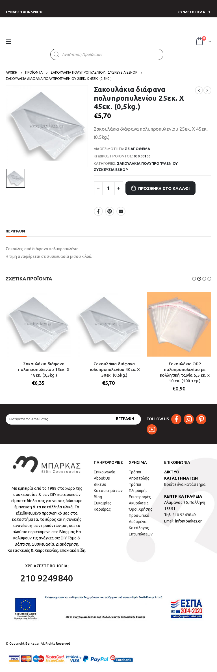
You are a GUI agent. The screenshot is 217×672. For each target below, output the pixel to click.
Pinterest (109, 211)
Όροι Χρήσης (140, 509)
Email (120, 211)
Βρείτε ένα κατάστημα (185, 484)
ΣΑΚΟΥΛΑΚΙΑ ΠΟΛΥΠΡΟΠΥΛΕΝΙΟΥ (147, 163)
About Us (102, 478)
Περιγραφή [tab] (16, 231)
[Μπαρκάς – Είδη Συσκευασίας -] (105, 36)
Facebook (98, 211)
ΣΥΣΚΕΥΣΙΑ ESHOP (111, 170)
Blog (98, 497)
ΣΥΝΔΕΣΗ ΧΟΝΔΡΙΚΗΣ (24, 12)
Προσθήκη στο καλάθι (164, 188)
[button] (194, 278)
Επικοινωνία (105, 472)
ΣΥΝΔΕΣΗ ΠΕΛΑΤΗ (194, 12)
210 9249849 (184, 515)
